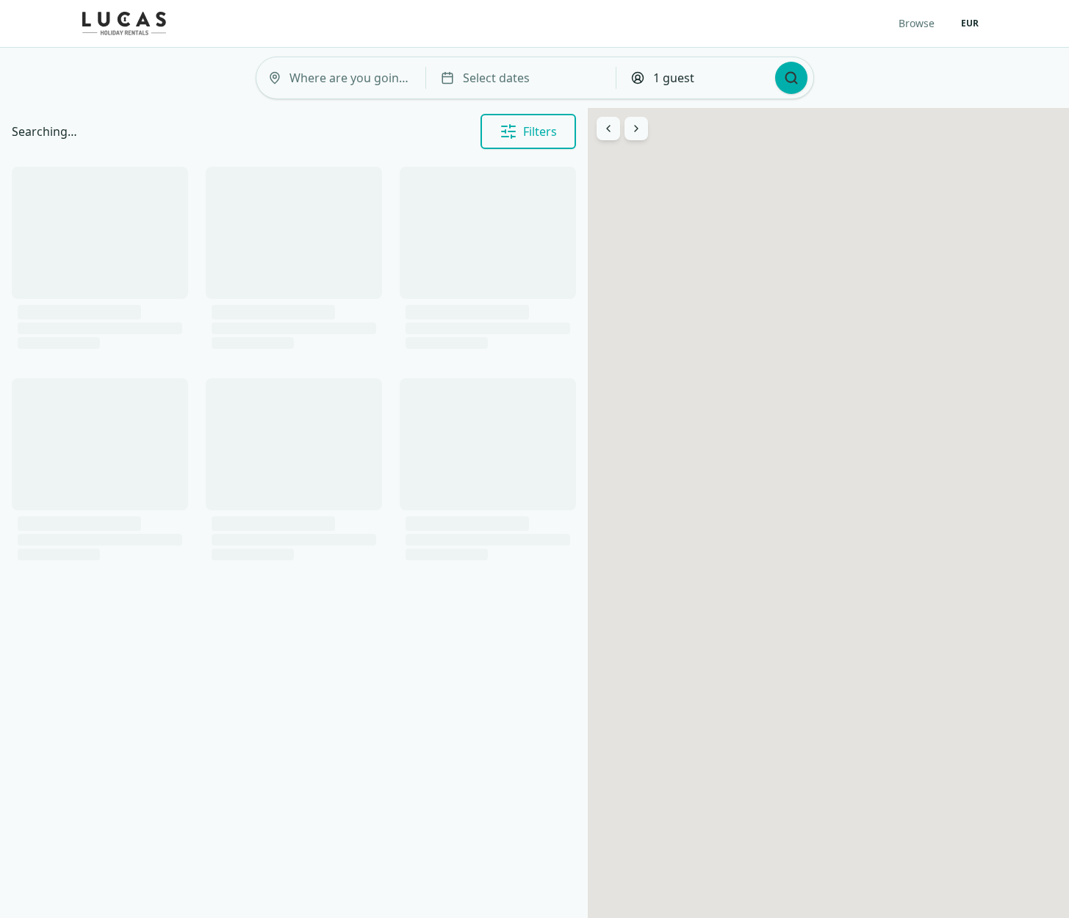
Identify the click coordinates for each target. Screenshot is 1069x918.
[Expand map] (608, 128)
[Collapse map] (636, 128)
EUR (970, 23)
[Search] (791, 78)
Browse (917, 23)
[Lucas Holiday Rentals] (124, 23)
